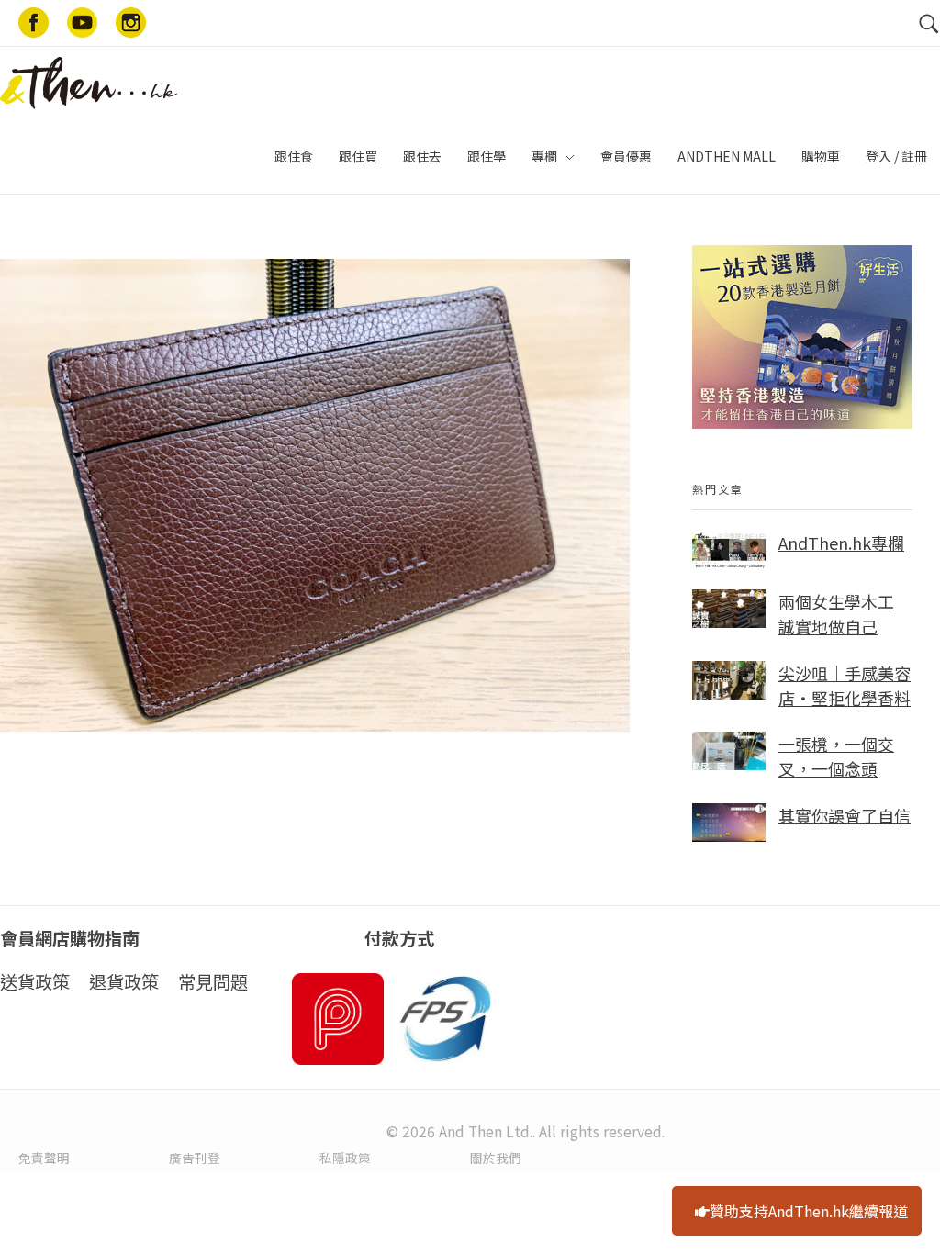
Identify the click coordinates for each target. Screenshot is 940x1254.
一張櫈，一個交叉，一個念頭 (836, 756)
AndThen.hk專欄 (841, 542)
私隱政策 (345, 1157)
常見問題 (213, 981)
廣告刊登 (194, 1157)
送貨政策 (35, 981)
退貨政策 (124, 981)
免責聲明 (44, 1157)
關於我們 (495, 1157)
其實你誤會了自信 (844, 815)
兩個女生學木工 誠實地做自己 (836, 613)
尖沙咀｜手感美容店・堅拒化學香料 (844, 685)
